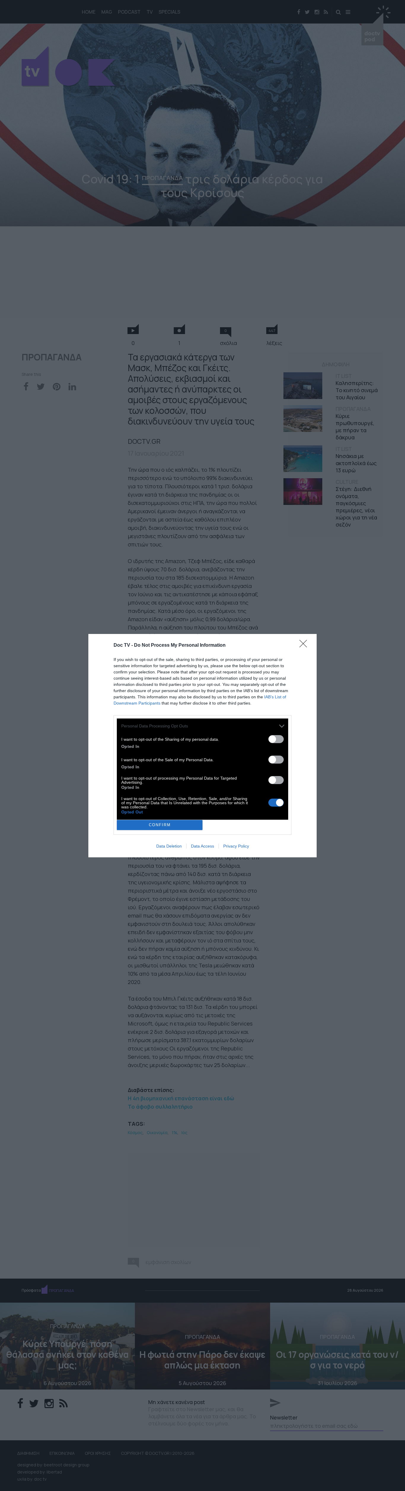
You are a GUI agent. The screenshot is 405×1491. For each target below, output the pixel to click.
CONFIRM (160, 825)
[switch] (276, 739)
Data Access (202, 846)
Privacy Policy (236, 846)
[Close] (305, 645)
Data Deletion (169, 846)
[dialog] (202, 745)
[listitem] (202, 726)
